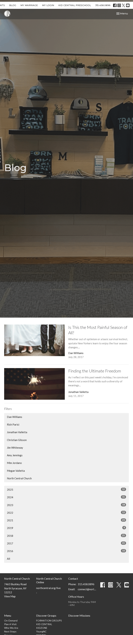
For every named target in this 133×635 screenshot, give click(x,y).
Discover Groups (46, 615)
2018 (66, 535)
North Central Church (19, 478)
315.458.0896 (102, 5)
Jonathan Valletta (17, 432)
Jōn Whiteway (15, 447)
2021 (66, 520)
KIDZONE (41, 627)
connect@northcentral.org (87, 589)
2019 (66, 527)
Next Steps (10, 631)
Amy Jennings (15, 455)
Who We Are (11, 627)
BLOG (12, 5)
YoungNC (41, 631)
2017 (66, 543)
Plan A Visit (10, 624)
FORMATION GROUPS (49, 620)
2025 (66, 489)
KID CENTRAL (44, 624)
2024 (66, 497)
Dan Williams (14, 416)
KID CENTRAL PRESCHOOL (74, 5)
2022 (66, 512)
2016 (66, 551)
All (8, 558)
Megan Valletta (16, 470)
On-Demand (10, 620)
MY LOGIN (48, 5)
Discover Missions (79, 615)
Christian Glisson (17, 439)
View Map (10, 596)
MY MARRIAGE (29, 5)
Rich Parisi (13, 424)
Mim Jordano (14, 462)
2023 (66, 505)
